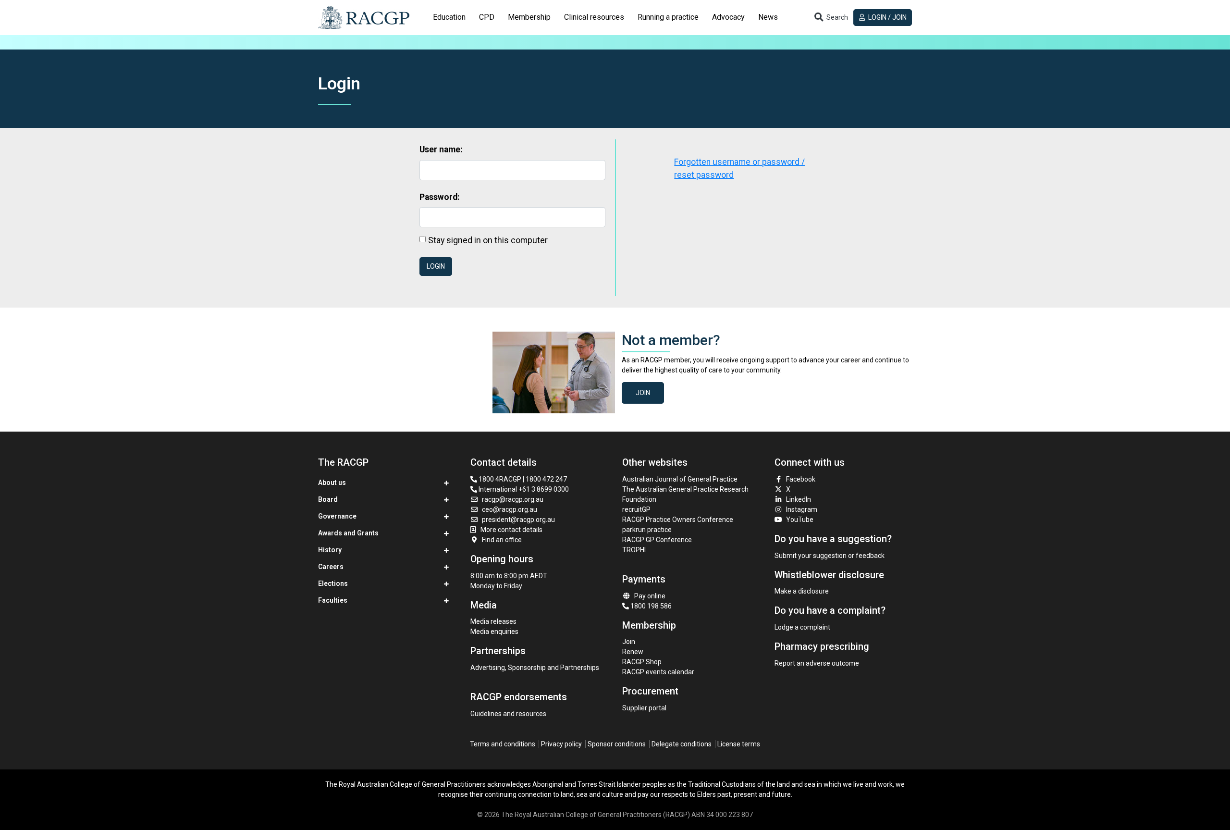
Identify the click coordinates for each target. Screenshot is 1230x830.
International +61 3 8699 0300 (523, 489)
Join (643, 392)
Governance (337, 516)
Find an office (502, 540)
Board (328, 499)
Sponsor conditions (617, 744)
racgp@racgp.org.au (512, 499)
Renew (632, 652)
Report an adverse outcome (817, 663)
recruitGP (636, 509)
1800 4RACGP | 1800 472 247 (522, 479)
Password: (439, 197)
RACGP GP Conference (657, 540)
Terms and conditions (502, 744)
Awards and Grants (348, 533)
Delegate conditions (682, 744)
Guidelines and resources (508, 714)
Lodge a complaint (802, 627)
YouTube (799, 519)
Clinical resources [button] (594, 17)
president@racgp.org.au (518, 519)
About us (332, 482)
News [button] (768, 17)
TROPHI (634, 550)
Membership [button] (529, 17)
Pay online (649, 596)
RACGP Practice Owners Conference (677, 519)
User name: (441, 149)
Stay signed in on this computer (488, 240)
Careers (331, 566)
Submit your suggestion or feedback (830, 555)
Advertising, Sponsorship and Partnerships (534, 667)
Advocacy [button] (728, 17)
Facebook (800, 479)
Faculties (332, 600)
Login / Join (887, 17)
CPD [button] (486, 17)
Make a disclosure (802, 591)
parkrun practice (647, 529)
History (330, 550)
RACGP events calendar (658, 672)
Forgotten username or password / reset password (739, 168)
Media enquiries (494, 631)
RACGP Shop (642, 662)
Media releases (493, 621)
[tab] (449, 17)
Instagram (801, 509)
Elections (333, 583)
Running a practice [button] (668, 17)
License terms (738, 744)
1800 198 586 (650, 606)
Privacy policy (561, 744)
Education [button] (449, 17)
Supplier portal (644, 708)
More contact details (511, 529)
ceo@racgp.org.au (509, 509)
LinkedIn (798, 499)
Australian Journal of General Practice (680, 479)
